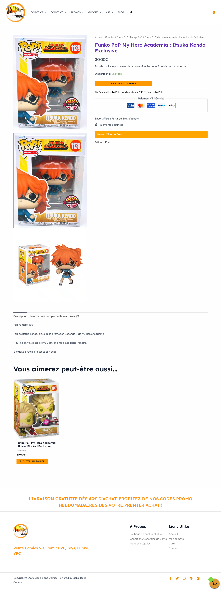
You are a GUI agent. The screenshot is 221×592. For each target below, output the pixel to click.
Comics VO (57, 12)
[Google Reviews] (191, 578)
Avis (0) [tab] (74, 316)
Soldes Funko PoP (153, 92)
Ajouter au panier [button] (32, 461)
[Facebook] (170, 578)
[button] (44, 12)
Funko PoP (122, 37)
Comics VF (37, 12)
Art (108, 12)
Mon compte (176, 539)
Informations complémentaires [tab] (48, 316)
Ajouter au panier (123, 83)
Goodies (93, 12)
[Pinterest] (198, 578)
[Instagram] (184, 578)
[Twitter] (177, 578)
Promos (76, 12)
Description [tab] (20, 316)
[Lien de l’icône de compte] (213, 12)
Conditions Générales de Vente (148, 539)
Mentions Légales (140, 543)
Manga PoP (136, 37)
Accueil (99, 37)
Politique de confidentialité (146, 534)
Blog (121, 12)
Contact (173, 548)
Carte (172, 543)
